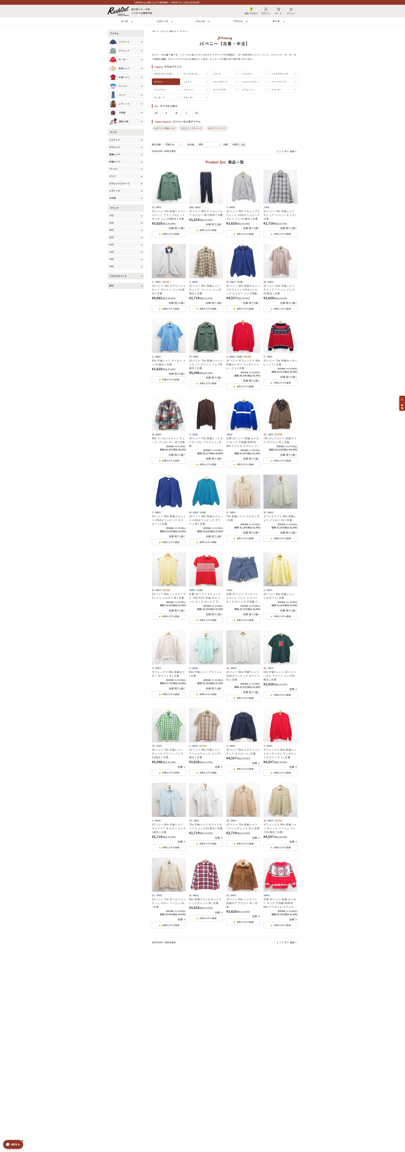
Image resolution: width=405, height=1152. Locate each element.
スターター (188, 97)
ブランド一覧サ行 (168, 31)
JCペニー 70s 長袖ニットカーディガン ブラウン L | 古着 (206, 442)
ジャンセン (247, 73)
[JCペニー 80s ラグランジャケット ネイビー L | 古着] (243, 725)
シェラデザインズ (279, 73)
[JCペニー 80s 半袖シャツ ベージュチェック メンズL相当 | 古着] (206, 725)
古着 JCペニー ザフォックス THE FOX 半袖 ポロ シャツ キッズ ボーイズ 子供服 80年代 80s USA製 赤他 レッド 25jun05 (205, 598)
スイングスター (220, 89)
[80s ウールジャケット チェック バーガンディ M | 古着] (169, 414)
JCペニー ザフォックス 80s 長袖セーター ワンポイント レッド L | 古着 (243, 364)
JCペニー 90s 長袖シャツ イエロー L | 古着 (279, 596)
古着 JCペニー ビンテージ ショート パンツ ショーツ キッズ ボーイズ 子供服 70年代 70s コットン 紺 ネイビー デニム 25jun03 (242, 598)
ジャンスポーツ (220, 81)
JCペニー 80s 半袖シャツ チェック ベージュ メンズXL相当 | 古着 (279, 290)
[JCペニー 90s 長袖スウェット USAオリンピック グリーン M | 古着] (206, 492)
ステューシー (248, 89)
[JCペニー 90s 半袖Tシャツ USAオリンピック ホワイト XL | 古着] (243, 647)
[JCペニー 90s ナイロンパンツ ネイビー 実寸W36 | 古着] (206, 187)
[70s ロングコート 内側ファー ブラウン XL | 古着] (280, 414)
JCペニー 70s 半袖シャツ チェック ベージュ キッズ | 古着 (279, 215)
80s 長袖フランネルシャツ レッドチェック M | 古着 (205, 901)
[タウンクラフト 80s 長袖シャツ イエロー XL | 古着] (280, 492)
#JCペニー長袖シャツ (164, 128)
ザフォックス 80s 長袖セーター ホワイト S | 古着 (168, 674)
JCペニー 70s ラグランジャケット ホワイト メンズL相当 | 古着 (169, 290)
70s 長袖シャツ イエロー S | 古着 (242, 518)
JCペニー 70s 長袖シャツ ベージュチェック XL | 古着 (243, 826)
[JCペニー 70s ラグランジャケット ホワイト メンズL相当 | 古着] (169, 261)
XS (156, 112)
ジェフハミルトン (250, 81)
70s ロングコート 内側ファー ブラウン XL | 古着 (279, 440)
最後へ (293, 151)
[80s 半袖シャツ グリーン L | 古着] (206, 647)
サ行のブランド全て (163, 73)
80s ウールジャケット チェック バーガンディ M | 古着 (168, 440)
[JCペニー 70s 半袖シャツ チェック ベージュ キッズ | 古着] (280, 187)
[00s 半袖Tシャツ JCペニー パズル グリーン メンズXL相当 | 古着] (280, 647)
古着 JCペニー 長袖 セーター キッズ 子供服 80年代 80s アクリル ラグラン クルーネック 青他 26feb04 (243, 442)
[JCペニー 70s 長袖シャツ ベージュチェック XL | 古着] (243, 800)
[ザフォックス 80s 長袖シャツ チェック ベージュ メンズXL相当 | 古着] (280, 800)
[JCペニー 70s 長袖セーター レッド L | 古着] (280, 336)
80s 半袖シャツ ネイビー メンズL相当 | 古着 (169, 362)
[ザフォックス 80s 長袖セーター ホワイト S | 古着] (169, 647)
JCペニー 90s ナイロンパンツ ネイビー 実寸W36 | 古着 (206, 213)
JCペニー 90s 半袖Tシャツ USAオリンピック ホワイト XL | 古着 (243, 676)
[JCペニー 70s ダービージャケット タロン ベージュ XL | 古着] (169, 875)
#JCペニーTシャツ (217, 128)
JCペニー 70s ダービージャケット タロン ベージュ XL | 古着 (169, 903)
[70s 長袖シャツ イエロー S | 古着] (243, 492)
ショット (187, 81)
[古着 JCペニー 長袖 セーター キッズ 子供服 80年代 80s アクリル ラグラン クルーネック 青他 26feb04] (243, 414)
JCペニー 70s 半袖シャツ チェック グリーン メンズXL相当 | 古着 (167, 753)
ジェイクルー (160, 89)
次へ (286, 151)
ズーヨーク (159, 97)
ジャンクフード (278, 81)
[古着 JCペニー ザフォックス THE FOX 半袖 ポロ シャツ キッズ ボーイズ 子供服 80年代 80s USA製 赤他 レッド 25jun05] (206, 569)
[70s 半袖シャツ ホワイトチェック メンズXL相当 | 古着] (206, 800)
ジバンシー (188, 89)
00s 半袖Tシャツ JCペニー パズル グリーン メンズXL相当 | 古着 (279, 676)
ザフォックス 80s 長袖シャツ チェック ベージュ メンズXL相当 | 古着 (279, 828)
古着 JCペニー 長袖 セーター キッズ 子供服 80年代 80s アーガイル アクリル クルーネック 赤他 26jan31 (280, 903)
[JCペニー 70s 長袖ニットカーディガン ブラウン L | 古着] (206, 414)
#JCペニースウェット (191, 128)
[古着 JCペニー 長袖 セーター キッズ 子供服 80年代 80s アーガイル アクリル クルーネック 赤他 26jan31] (280, 875)
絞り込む (402, 405)
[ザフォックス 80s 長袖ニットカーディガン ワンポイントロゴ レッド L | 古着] (280, 725)
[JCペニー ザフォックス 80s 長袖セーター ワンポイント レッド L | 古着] (243, 336)
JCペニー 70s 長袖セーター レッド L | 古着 (280, 362)
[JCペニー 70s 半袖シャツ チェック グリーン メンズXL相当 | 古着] (169, 725)
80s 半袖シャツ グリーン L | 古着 (205, 674)
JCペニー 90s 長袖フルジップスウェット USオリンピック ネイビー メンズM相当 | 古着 (243, 290)
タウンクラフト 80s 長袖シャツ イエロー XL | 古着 (279, 518)
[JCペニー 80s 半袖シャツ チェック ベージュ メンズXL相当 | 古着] (280, 261)
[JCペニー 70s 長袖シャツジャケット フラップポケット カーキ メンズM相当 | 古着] (169, 187)
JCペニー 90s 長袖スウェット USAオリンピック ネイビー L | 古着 (169, 520)
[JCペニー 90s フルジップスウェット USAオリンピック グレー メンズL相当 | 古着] (243, 187)
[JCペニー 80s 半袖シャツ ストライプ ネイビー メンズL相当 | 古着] (169, 800)
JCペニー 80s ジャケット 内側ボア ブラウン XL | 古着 (242, 903)
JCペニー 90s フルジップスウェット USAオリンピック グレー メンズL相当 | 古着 (243, 215)
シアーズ (217, 73)
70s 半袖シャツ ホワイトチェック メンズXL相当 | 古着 (206, 826)
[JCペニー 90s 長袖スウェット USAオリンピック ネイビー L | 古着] (169, 492)
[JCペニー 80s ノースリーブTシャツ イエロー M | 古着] (169, 569)
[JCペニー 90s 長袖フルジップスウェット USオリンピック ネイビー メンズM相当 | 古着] (243, 261)
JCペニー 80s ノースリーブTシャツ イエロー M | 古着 (169, 596)
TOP (154, 31)
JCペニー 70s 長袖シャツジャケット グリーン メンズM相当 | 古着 (206, 364)
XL (196, 112)
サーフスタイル (190, 73)
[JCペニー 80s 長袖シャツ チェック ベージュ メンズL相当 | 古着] (206, 261)
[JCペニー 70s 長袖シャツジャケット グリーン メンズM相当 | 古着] (206, 336)
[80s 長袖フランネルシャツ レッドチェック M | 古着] (206, 875)
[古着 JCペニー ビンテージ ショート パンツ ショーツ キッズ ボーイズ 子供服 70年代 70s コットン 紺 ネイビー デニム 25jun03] (243, 569)
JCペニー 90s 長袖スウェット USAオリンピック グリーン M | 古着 (206, 520)
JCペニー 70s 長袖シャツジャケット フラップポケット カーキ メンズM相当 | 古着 (169, 215)
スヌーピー (276, 89)
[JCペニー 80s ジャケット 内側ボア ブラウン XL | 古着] (243, 875)
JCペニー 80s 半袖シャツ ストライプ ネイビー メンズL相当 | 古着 (169, 828)
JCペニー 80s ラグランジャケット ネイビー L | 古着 (243, 751)
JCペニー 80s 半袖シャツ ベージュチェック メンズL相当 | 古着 (205, 753)
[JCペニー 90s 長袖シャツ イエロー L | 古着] (280, 569)
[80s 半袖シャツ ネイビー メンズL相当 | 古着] (169, 336)
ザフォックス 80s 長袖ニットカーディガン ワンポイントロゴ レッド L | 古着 (279, 753)
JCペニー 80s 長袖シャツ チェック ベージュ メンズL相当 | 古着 (205, 290)
